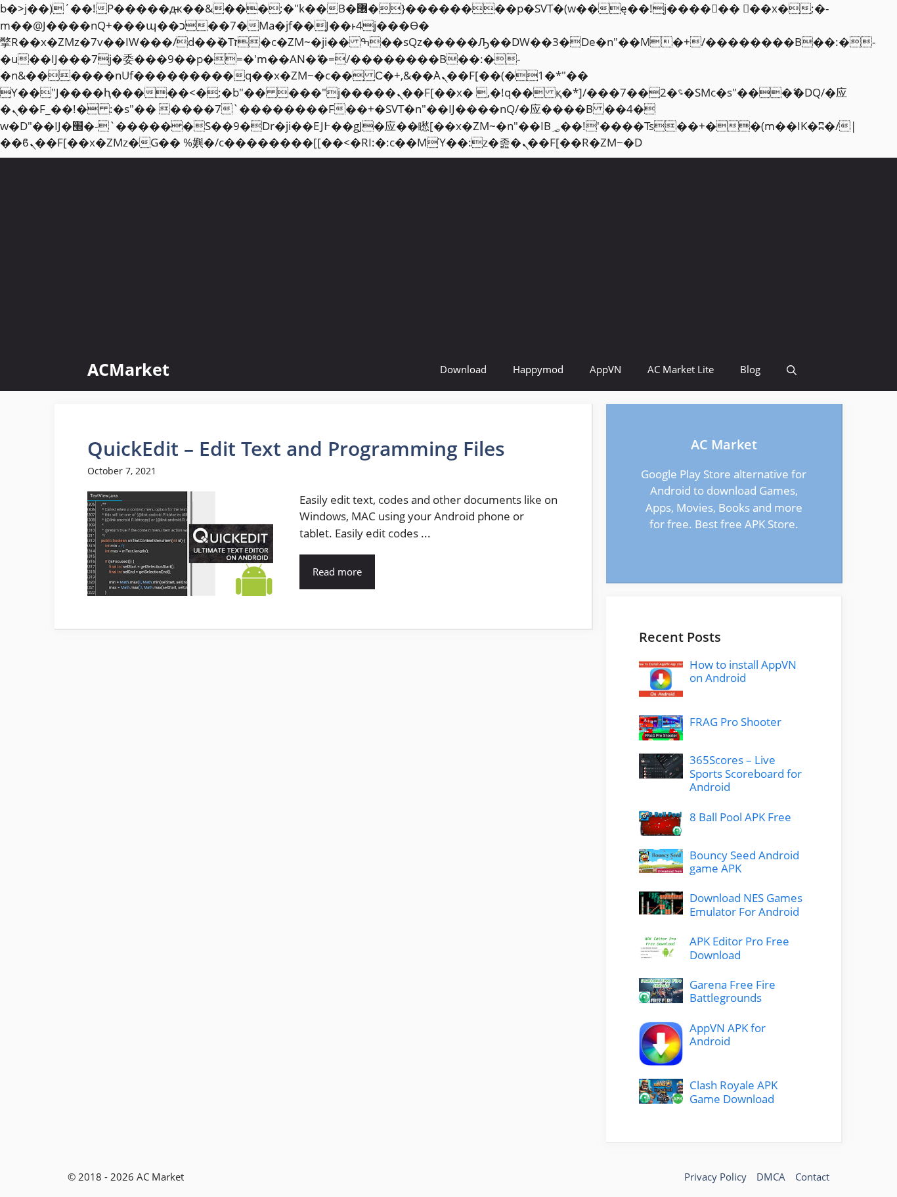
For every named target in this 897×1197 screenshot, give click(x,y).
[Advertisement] (448, 250)
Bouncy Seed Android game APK (744, 861)
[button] (792, 369)
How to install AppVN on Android (743, 671)
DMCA (770, 1176)
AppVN (605, 369)
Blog (750, 369)
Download (463, 369)
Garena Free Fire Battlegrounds (732, 991)
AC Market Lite (680, 369)
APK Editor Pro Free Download (739, 948)
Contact (812, 1176)
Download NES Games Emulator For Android (745, 904)
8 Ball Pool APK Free (740, 816)
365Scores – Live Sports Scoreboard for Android (745, 773)
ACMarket (128, 369)
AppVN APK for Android (727, 1034)
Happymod (538, 369)
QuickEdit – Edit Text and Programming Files (296, 448)
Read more (337, 571)
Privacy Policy (715, 1176)
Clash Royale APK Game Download (733, 1091)
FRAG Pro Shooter (735, 721)
